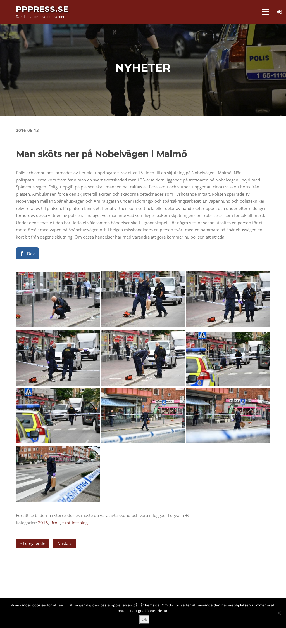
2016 (43, 522)
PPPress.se (42, 9)
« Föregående (32, 543)
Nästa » (65, 543)
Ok (144, 619)
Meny (265, 12)
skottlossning (75, 522)
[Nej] (279, 613)
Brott (55, 522)
